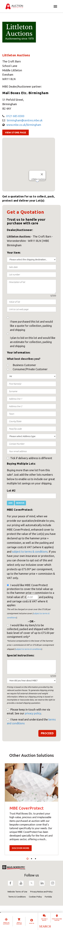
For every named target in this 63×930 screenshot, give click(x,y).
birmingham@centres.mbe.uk (25, 120)
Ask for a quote (44, 919)
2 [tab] (31, 858)
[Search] (45, 926)
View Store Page (15, 132)
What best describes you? (23, 358)
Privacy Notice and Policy (41, 892)
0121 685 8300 (15, 116)
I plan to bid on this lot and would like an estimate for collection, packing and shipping (32, 342)
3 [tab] (35, 858)
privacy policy (33, 713)
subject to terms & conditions (30, 551)
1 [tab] (27, 858)
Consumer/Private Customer (30, 369)
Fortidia (48, 897)
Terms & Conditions (17, 897)
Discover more (20, 848)
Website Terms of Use (17, 892)
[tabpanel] (31, 809)
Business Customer (24, 365)
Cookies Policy (35, 897)
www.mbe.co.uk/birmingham (23, 124)
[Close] (41, 174)
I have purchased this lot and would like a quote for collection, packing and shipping (31, 325)
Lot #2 (11, 490)
